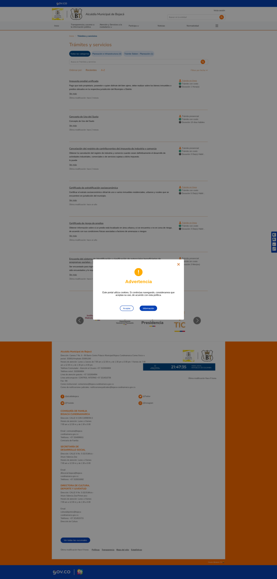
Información (148, 308)
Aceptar (126, 308)
